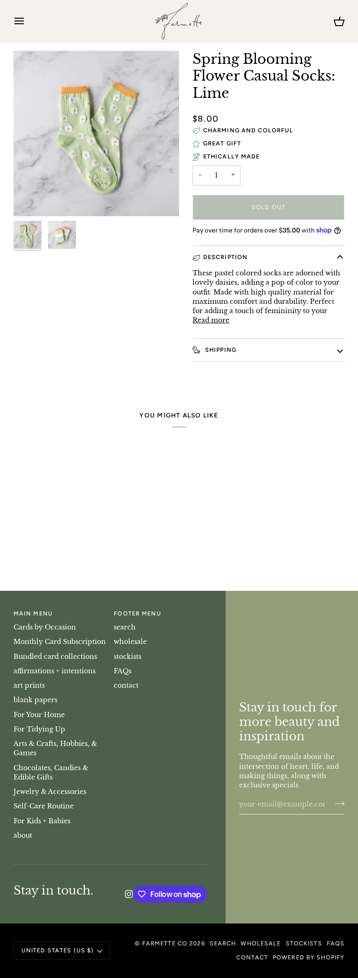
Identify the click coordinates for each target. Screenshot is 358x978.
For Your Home (39, 715)
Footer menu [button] (137, 613)
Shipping (219, 349)
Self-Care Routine (44, 806)
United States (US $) (57, 950)
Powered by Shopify (308, 957)
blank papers (35, 700)
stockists (127, 657)
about (23, 836)
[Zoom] (31, 199)
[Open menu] (27, 21)
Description (225, 256)
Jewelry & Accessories (50, 792)
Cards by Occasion (45, 627)
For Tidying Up (39, 729)
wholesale (130, 642)
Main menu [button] (33, 613)
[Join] (336, 803)
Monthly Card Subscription (60, 642)
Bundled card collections (55, 657)
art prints (29, 686)
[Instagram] (129, 894)
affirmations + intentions (55, 671)
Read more (211, 320)
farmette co (164, 943)
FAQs (122, 671)
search (125, 627)
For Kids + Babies (42, 821)
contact (126, 686)
